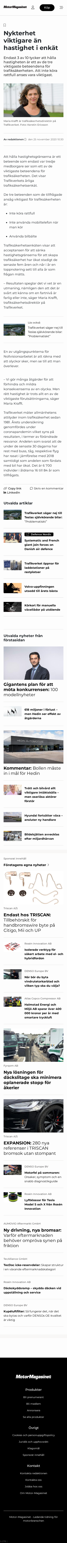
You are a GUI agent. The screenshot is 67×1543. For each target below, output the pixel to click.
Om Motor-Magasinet (33, 1493)
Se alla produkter (33, 1417)
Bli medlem (33, 1403)
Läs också (34, 322)
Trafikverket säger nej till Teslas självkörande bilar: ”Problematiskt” (45, 332)
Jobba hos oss (33, 1486)
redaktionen (16, 139)
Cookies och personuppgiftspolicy (33, 1435)
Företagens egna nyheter (25, 865)
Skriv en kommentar (48, 488)
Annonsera (33, 1410)
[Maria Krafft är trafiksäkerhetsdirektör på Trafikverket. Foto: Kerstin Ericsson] (33, 100)
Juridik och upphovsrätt (33, 1441)
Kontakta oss (33, 1480)
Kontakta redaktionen (33, 1473)
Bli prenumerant (33, 1397)
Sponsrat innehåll (33, 1455)
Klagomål (34, 1448)
